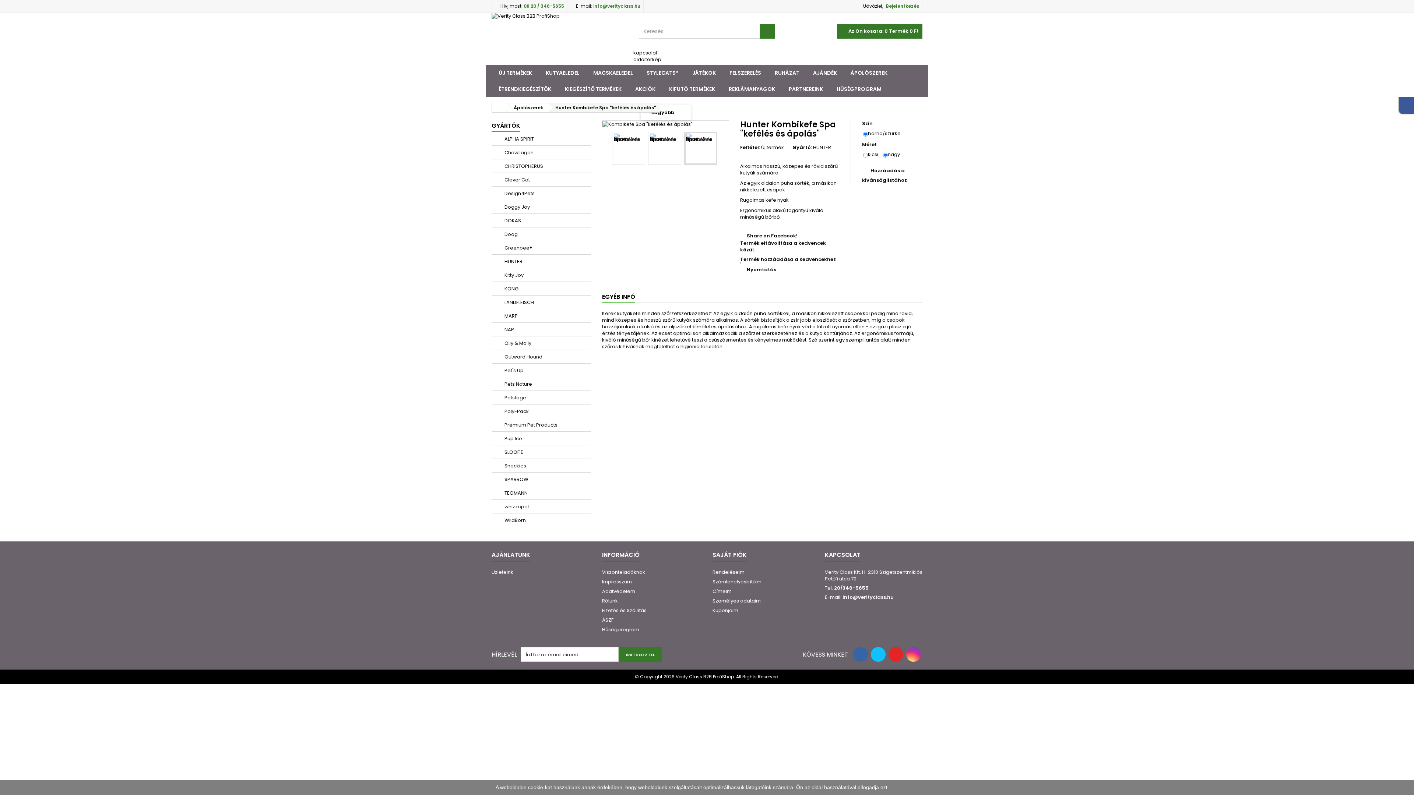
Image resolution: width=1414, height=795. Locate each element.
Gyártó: (802, 147)
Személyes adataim (737, 600)
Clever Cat (516, 179)
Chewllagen (518, 152)
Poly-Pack (516, 411)
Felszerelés (745, 73)
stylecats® (663, 73)
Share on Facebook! (772, 235)
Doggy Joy (516, 207)
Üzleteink (502, 572)
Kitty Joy (513, 275)
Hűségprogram (859, 89)
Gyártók (506, 125)
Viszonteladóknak (623, 572)
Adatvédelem (618, 591)
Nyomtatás (761, 269)
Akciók (645, 89)
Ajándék (825, 73)
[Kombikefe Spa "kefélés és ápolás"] (628, 148)
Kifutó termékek (692, 89)
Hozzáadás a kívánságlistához (884, 175)
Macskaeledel (613, 73)
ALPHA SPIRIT (518, 138)
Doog (510, 234)
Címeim (722, 591)
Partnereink (806, 89)
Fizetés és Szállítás (624, 610)
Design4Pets (519, 193)
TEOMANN (515, 493)
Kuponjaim (725, 610)
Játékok (704, 73)
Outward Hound (522, 356)
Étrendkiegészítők (525, 89)
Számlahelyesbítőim (737, 581)
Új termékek (515, 73)
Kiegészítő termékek (593, 89)
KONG (510, 288)
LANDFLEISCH (518, 302)
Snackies (514, 465)
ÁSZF (607, 619)
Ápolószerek (869, 73)
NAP (508, 329)
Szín (868, 123)
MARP (510, 315)
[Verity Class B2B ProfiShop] (560, 39)
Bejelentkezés (902, 6)
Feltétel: (750, 147)
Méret (870, 144)
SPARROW (515, 479)
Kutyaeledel (563, 73)
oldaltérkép (647, 59)
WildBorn (514, 520)
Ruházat (787, 73)
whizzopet (516, 506)
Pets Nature (517, 384)
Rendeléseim (729, 572)
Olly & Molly (517, 343)
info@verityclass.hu (868, 597)
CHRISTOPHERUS (523, 166)
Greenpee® (517, 247)
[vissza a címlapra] (499, 107)
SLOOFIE (513, 452)
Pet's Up (513, 370)
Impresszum (617, 581)
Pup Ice (512, 438)
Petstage (514, 397)
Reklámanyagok (752, 89)
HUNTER (513, 261)
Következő (724, 149)
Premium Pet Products (530, 424)
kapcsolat (645, 52)
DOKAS (512, 220)
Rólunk (610, 600)
